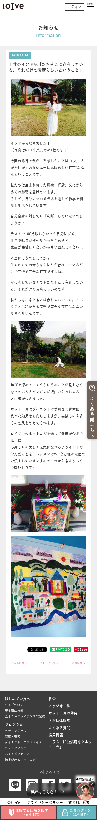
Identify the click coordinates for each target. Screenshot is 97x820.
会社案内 (14, 803)
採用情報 (56, 735)
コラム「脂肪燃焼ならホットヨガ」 (70, 744)
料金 (52, 699)
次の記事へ (78, 663)
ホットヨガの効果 (63, 713)
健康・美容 (12, 736)
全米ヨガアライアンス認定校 (25, 716)
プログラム (14, 725)
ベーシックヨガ (16, 730)
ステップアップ (16, 748)
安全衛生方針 (14, 710)
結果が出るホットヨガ (20, 759)
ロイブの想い (14, 704)
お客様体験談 (59, 721)
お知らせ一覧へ (49, 663)
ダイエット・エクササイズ (23, 742)
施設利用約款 (79, 803)
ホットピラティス (17, 753)
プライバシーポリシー (45, 803)
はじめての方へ (17, 699)
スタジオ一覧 (59, 706)
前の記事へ (20, 663)
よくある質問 (59, 728)
